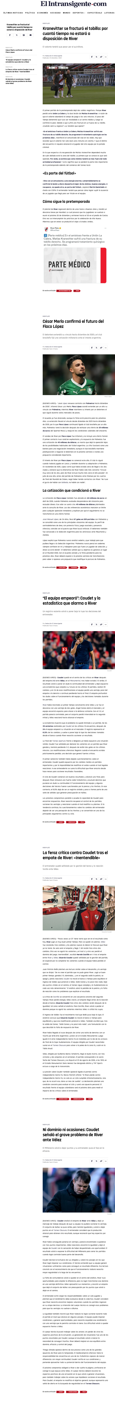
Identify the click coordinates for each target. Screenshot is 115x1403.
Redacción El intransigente (53, 56)
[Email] (31, 35)
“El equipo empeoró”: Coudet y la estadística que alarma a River (18, 61)
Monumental (75, 680)
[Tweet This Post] (96, 348)
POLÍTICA (30, 13)
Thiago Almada (73, 1392)
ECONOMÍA (42, 13)
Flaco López (77, 406)
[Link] (101, 348)
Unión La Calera (59, 113)
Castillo (56, 997)
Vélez (62, 680)
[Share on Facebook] (91, 348)
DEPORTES (78, 13)
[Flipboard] (24, 35)
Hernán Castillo (83, 954)
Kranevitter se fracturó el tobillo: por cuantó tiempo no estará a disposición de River (19, 27)
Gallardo (65, 482)
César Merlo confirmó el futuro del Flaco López (19, 51)
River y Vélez (53, 957)
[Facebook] (10, 35)
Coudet (60, 677)
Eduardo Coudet (66, 957)
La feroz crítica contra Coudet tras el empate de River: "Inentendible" (20, 71)
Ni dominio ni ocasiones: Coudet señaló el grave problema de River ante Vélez (19, 81)
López (65, 403)
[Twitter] (17, 35)
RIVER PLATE (9, 47)
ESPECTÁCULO (95, 13)
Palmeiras (90, 403)
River (104, 110)
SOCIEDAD (55, 13)
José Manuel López (51, 519)
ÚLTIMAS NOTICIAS (13, 13)
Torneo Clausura (59, 1045)
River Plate (72, 822)
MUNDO (67, 13)
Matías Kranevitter (90, 113)
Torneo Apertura (59, 741)
